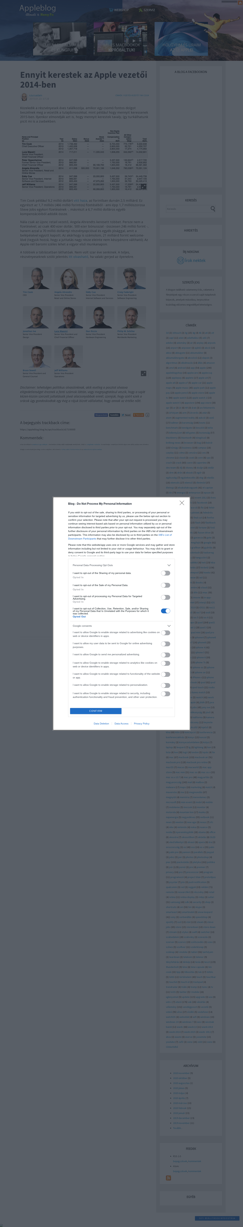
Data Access (121, 723)
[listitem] (121, 565)
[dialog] (121, 613)
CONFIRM (95, 711)
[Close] (183, 504)
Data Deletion (101, 723)
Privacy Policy (141, 723)
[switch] (165, 573)
